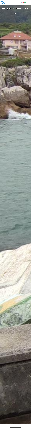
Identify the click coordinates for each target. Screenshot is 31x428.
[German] (23, 2)
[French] (22, 2)
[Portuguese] (25, 2)
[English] (21, 2)
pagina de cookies (17, 425)
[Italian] (24, 2)
